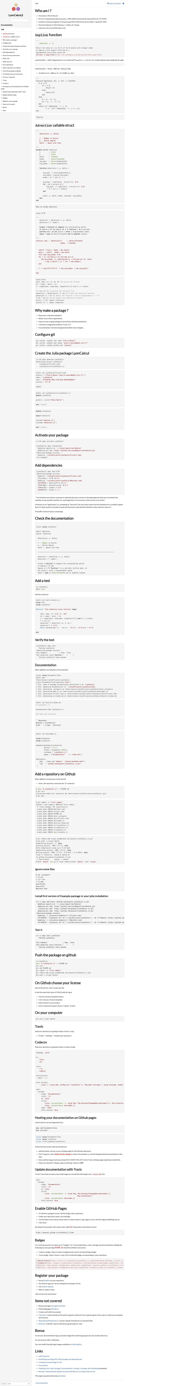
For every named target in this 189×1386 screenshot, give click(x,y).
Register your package (51, 1275)
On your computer (49, 1012)
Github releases (47, 1286)
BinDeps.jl (55, 1309)
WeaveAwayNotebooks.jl (48, 1321)
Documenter (43, 1365)
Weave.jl (41, 1324)
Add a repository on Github (55, 774)
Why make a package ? (51, 310)
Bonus (40, 1330)
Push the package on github (55, 955)
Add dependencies (48, 465)
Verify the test (44, 640)
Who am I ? (43, 11)
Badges (40, 1240)
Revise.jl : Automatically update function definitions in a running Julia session (66, 1371)
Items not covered (48, 1301)
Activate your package (51, 435)
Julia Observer (43, 1356)
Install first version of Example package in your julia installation (71, 896)
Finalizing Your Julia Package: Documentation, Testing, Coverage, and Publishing (68, 1368)
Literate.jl (42, 1315)
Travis (39, 1026)
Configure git (45, 334)
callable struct (54, 125)
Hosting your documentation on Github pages (65, 1117)
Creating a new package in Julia (50, 1362)
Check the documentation (54, 518)
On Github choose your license (58, 983)
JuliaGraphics (77, 1344)
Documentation (7, 25)
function (48, 35)
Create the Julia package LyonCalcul (62, 353)
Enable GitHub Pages (51, 1208)
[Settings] (123, 3)
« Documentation (41, 1383)
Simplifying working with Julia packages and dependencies (60, 1359)
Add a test (42, 580)
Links (39, 1351)
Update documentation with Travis (58, 1169)
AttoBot (46, 1280)
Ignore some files (45, 869)
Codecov (41, 1042)
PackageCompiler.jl (58, 1306)
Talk (2, 29)
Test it (38, 929)
